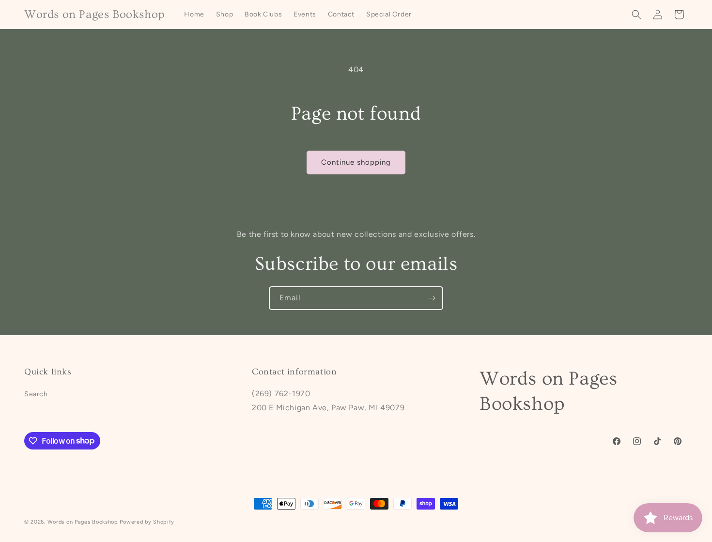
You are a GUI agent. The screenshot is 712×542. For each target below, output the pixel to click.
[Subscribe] (431, 298)
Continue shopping (356, 162)
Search (36, 394)
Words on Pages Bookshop (82, 522)
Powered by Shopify (147, 522)
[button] (636, 14)
